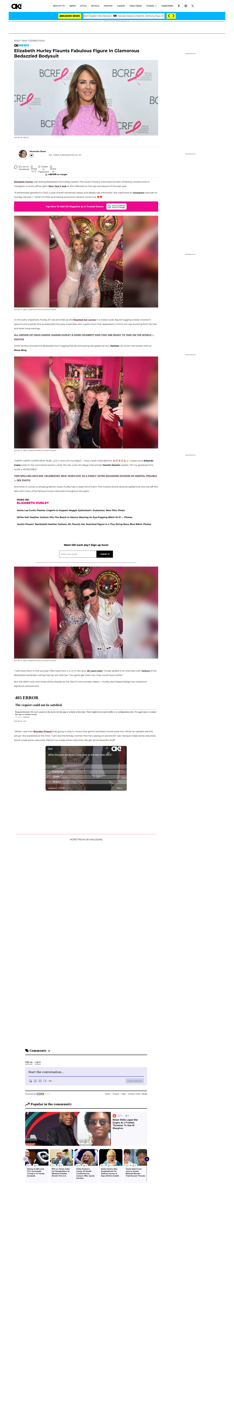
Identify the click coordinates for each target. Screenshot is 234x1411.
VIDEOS (121, 6)
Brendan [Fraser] (42, 731)
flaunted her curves (85, 319)
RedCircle (26, 717)
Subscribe (167, 6)
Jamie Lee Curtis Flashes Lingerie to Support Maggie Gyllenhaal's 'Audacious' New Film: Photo (71, 510)
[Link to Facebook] (178, 5)
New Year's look (57, 186)
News (24, 40)
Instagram (138, 192)
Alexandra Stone (37, 151)
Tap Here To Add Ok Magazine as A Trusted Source (75, 206)
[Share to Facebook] (24, 167)
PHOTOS (108, 6)
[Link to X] (192, 5)
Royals (95, 6)
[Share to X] (34, 167)
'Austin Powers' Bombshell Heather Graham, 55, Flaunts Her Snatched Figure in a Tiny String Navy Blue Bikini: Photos (84, 524)
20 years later (95, 671)
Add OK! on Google (57, 174)
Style (83, 6)
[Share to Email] (53, 167)
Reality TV (59, 6)
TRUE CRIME (135, 6)
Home (17, 40)
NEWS (72, 6)
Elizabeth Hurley (37, 40)
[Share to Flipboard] (43, 167)
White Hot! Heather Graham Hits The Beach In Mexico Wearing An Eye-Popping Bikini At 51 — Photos (74, 517)
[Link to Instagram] (185, 5)
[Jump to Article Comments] (15, 167)
